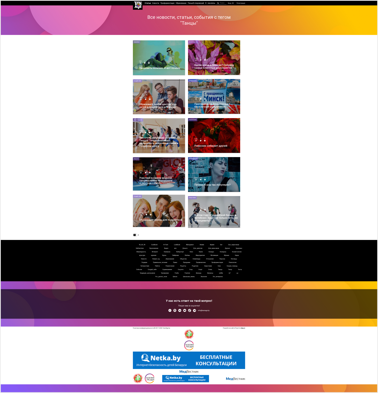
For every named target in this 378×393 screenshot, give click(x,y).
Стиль (210, 269)
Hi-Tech (165, 244)
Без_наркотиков (233, 244)
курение (153, 255)
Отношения (210, 259)
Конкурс (211, 252)
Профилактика (201, 262)
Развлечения (170, 266)
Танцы (220, 269)
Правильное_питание (160, 262)
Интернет (155, 252)
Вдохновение (154, 248)
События (139, 269)
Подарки (144, 262)
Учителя (187, 273)
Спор (191, 269)
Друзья (227, 248)
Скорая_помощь (232, 266)
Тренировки (165, 273)
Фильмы (198, 273)
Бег (221, 244)
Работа (157, 266)
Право (175, 262)
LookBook (177, 244)
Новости (143, 259)
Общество (183, 259)
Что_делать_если (161, 276)
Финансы (210, 273)
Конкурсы (223, 252)
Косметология (236, 252)
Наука (237, 255)
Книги (201, 252)
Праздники (186, 262)
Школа (175, 276)
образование (170, 259)
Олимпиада (196, 259)
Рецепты (183, 266)
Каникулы (167, 252)
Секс (219, 266)
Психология (232, 262)
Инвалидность (141, 252)
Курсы (164, 255)
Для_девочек (197, 248)
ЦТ (230, 273)
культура (142, 255)
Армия (212, 244)
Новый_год (156, 259)
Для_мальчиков (213, 248)
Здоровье (239, 248)
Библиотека (140, 248)
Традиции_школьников (147, 273)
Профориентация (217, 262)
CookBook (154, 244)
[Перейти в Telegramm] (194, 310)
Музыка (226, 255)
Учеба (177, 273)
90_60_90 (142, 244)
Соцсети (180, 269)
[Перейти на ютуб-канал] (184, 310)
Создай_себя (152, 269)
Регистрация (241, 3)
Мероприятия (200, 255)
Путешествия (145, 266)
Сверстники (208, 266)
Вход (229, 3)
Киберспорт (180, 252)
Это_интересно (218, 276)
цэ (237, 273)
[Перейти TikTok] (189, 310)
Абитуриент (190, 244)
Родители (195, 266)
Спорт (200, 269)
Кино (191, 252)
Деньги (185, 248)
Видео (166, 248)
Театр (230, 269)
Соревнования (167, 269)
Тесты (240, 269)
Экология (204, 276)
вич (175, 248)
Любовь (187, 255)
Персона (222, 259)
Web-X (243, 328)
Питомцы (234, 259)
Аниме (202, 244)
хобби (221, 273)
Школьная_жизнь (189, 276)
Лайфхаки (175, 255)
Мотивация (214, 255)
